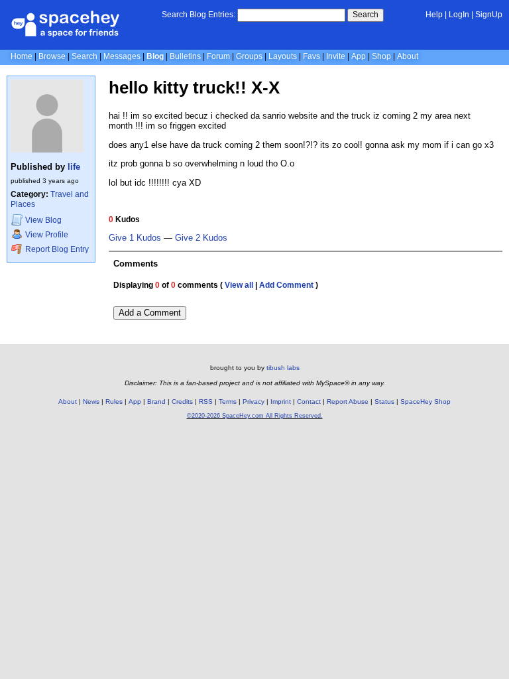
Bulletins (185, 56)
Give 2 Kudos (201, 238)
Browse (52, 56)
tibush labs (283, 367)
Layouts (282, 56)
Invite (335, 56)
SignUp (488, 14)
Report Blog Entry (56, 249)
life (74, 167)
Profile (46, 234)
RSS (206, 401)
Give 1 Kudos (135, 238)
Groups (249, 56)
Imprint (280, 401)
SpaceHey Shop (425, 401)
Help (434, 14)
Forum (218, 56)
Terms (228, 401)
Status (384, 401)
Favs (311, 56)
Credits (182, 401)
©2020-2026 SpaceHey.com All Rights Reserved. (255, 415)
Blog (155, 56)
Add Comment (286, 285)
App (358, 56)
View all (239, 285)
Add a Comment (150, 313)
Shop (381, 56)
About (407, 56)
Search (365, 14)
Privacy (253, 401)
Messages (122, 56)
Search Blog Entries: (198, 14)
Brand (156, 401)
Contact (309, 401)
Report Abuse (347, 401)
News (91, 401)
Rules (114, 401)
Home (21, 56)
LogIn (459, 14)
